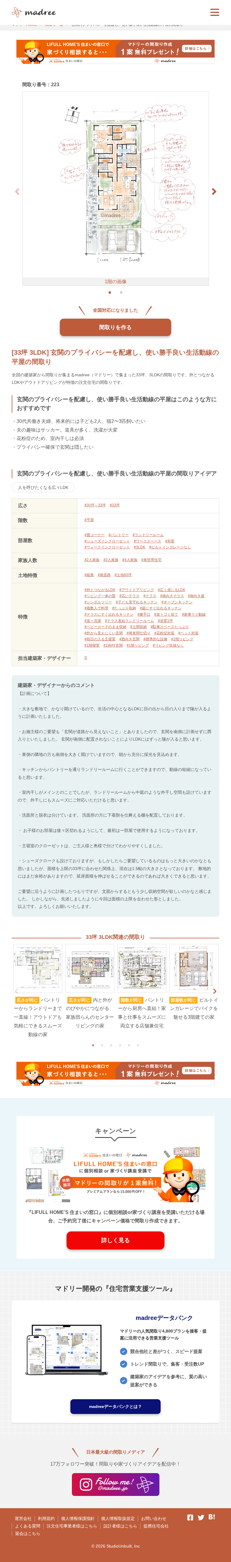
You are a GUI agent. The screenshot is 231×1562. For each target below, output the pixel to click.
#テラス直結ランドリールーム (129, 621)
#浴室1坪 (165, 621)
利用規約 (46, 1518)
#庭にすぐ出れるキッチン (161, 608)
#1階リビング (182, 639)
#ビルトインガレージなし (170, 547)
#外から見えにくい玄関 (104, 633)
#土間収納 (138, 627)
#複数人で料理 (96, 608)
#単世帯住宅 (151, 560)
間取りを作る (115, 327)
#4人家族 (129, 560)
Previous (16, 991)
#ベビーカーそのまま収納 (105, 627)
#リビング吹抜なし (168, 645)
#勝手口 (143, 614)
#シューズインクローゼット (107, 541)
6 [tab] (138, 1045)
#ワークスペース (147, 541)
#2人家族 (92, 560)
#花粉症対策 (164, 633)
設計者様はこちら (120, 1526)
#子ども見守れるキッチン (137, 602)
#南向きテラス (172, 596)
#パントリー (119, 535)
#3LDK (139, 547)
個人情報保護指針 (78, 1518)
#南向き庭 (196, 596)
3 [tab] (111, 1045)
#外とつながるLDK (100, 590)
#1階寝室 (92, 645)
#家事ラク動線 (194, 614)
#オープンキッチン (177, 602)
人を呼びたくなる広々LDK (43, 487)
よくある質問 (27, 1526)
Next (215, 991)
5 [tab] (129, 1045)
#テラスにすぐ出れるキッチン (109, 614)
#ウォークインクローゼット (107, 547)
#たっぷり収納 (124, 608)
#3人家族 (111, 560)
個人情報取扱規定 (118, 1518)
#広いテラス (129, 596)
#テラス (149, 596)
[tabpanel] (37, 991)
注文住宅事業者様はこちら (72, 1526)
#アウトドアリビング (136, 590)
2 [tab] (102, 1045)
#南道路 (104, 575)
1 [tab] (93, 1045)
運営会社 (23, 1518)
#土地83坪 (123, 575)
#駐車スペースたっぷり (170, 627)
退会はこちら (27, 1533)
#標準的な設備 (155, 639)
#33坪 (115, 505)
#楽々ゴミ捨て (166, 614)
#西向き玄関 (129, 639)
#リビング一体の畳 (100, 596)
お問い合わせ (153, 1518)
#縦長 (89, 575)
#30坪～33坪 (95, 505)
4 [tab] (120, 1045)
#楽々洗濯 (93, 621)
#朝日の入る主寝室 (100, 639)
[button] (214, 191)
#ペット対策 (188, 633)
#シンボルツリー (98, 602)
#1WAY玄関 (113, 645)
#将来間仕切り (138, 633)
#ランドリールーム (148, 535)
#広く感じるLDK (171, 590)
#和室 (169, 541)
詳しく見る (115, 1240)
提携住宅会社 (156, 1526)
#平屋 (89, 520)
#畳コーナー (95, 535)
